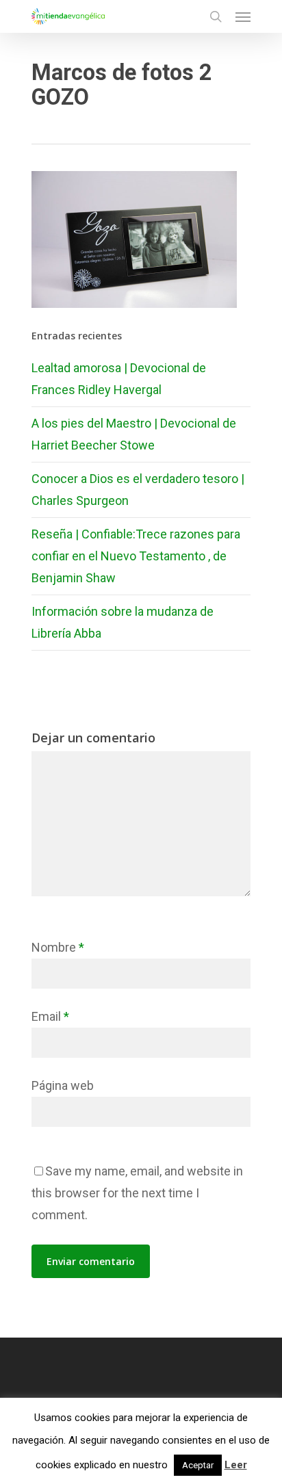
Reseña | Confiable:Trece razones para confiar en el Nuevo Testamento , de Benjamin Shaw (135, 556)
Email (50, 1016)
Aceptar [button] (198, 1465)
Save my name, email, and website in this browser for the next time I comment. (137, 1193)
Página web (62, 1085)
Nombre (57, 947)
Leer (236, 1465)
